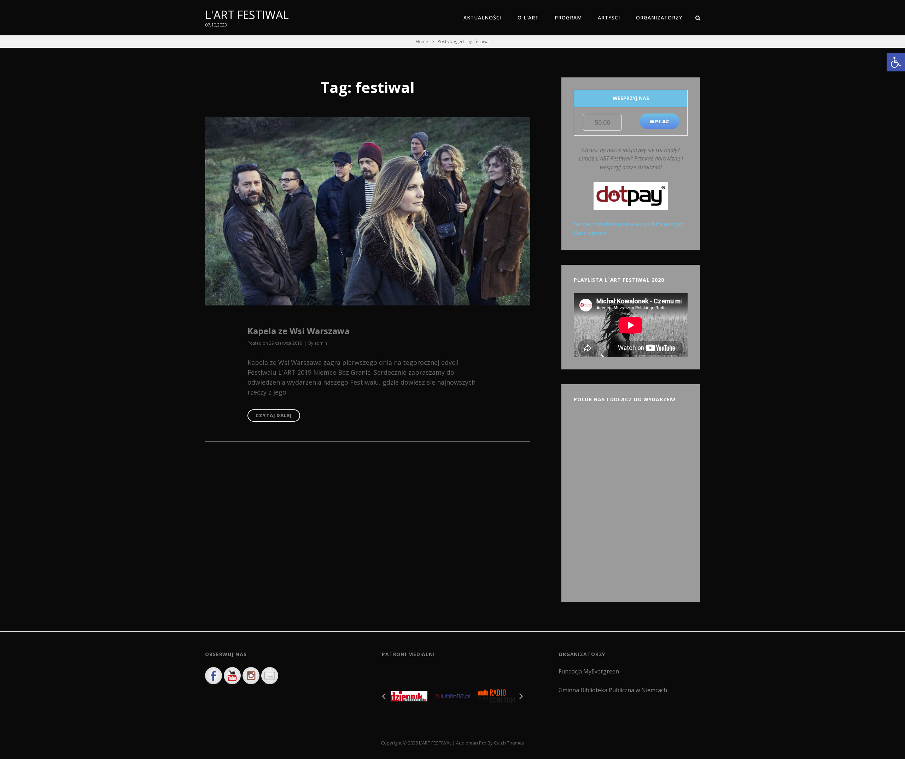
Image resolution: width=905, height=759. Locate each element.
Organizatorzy (659, 17)
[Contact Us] (269, 675)
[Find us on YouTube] (232, 675)
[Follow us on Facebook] (213, 675)
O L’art (528, 17)
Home (422, 42)
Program (568, 17)
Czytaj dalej (278, 417)
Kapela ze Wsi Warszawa (298, 331)
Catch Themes (509, 743)
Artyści (609, 17)
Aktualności (482, 17)
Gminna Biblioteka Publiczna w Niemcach (613, 690)
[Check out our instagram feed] (251, 675)
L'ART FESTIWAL (247, 14)
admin (320, 343)
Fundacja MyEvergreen (589, 671)
